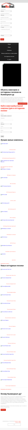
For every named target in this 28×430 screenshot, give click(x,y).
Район (19, 422)
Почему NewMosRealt (22, 103)
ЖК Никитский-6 (12, 149)
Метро (16, 422)
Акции (9, 44)
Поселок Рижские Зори (11, 351)
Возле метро (3, 21)
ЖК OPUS (14, 260)
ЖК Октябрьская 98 (12, 209)
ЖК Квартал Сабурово (11, 175)
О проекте (3, 409)
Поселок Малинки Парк (11, 368)
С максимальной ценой (5, 29)
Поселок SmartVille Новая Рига (10, 360)
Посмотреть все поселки (6, 389)
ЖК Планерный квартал (11, 192)
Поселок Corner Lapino (11, 334)
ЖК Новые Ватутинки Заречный (9, 226)
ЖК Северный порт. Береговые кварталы (7, 167)
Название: (3, 118)
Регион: (2, 122)
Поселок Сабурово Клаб (11, 283)
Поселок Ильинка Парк (11, 300)
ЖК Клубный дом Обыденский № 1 (9, 158)
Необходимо (3, 9)
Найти (2, 39)
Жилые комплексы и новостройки (9, 53)
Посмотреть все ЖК (5, 263)
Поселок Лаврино (12, 326)
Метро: (2, 130)
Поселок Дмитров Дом (11, 292)
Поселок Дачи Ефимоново (11, 385)
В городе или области (5, 13)
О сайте (9, 59)
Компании (9, 50)
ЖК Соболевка (13, 183)
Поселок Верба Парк (12, 377)
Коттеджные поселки (9, 56)
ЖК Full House (13, 243)
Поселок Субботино (12, 343)
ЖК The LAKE (13, 200)
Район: (2, 126)
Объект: (2, 114)
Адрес (19, 421)
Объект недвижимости (5, 25)
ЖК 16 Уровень (13, 217)
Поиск (9, 47)
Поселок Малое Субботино (10, 317)
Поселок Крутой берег (11, 309)
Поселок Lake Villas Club (11, 275)
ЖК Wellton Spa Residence (11, 251)
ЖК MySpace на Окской (11, 234)
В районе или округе (5, 17)
